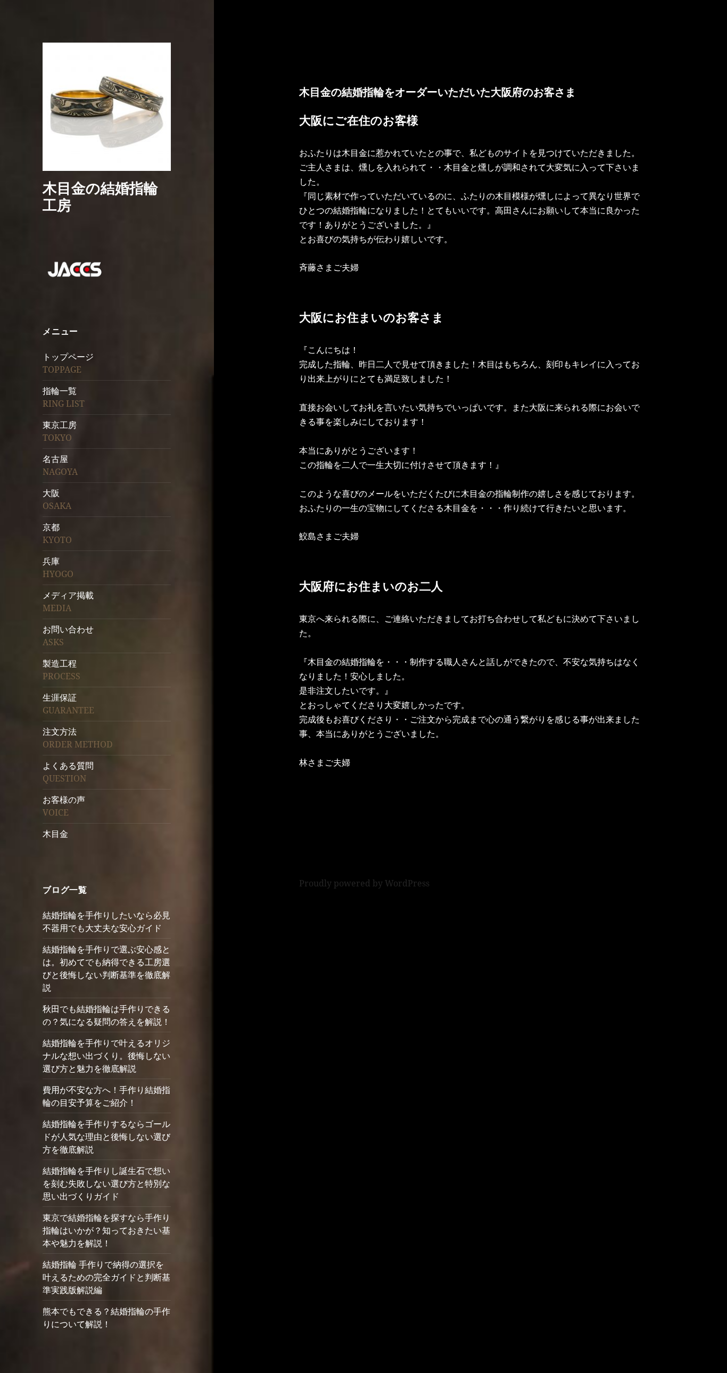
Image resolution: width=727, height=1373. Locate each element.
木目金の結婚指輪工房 (100, 196)
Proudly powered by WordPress (364, 883)
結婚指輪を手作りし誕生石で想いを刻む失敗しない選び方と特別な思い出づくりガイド (106, 1183)
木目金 (55, 834)
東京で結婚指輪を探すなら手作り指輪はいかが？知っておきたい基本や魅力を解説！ (106, 1230)
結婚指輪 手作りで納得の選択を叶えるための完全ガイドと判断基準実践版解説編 (106, 1277)
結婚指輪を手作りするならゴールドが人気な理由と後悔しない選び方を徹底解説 (106, 1136)
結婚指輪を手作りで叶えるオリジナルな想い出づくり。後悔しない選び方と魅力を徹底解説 (106, 1055)
